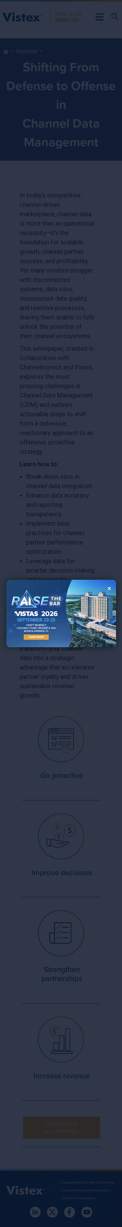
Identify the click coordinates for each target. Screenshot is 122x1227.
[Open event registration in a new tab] (33, 613)
